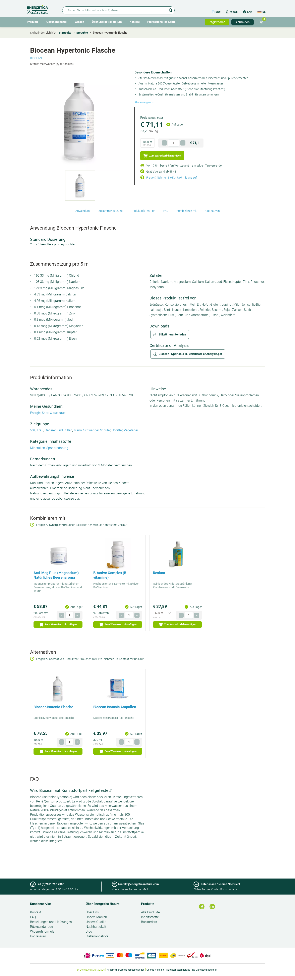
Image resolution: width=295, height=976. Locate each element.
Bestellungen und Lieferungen (51, 922)
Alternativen (212, 210)
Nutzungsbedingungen (204, 969)
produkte (82, 32)
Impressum (38, 936)
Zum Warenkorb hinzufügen (165, 155)
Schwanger (91, 430)
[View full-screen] (80, 120)
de (264, 11)
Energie (35, 413)
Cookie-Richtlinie (155, 969)
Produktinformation (143, 210)
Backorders (149, 922)
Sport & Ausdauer (54, 413)
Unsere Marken (96, 917)
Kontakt (234, 11)
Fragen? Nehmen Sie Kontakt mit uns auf (171, 177)
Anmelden (242, 22)
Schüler (105, 430)
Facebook (201, 906)
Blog (89, 931)
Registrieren (217, 22)
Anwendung (83, 210)
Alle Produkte (150, 912)
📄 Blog (216, 11)
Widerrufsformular (43, 931)
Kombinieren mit (186, 210)
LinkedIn (212, 906)
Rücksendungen (41, 927)
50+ (33, 430)
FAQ (249, 11)
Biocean (36, 58)
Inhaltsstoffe (150, 917)
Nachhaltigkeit (96, 927)
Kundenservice (41, 904)
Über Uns (92, 912)
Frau (40, 430)
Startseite (65, 32)
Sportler (117, 430)
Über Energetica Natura (107, 21)
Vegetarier (131, 430)
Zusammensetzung (111, 210)
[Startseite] (42, 8)
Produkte (33, 21)
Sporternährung (57, 448)
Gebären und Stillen (58, 430)
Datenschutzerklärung (178, 969)
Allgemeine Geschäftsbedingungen (125, 969)
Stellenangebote (97, 936)
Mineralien (37, 448)
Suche (171, 9)
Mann (78, 430)
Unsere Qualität (97, 922)
